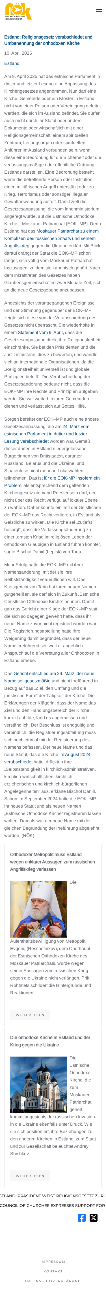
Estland (12, 63)
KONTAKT (53, 1271)
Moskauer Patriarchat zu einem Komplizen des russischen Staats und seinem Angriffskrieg (51, 238)
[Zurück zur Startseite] (18, 11)
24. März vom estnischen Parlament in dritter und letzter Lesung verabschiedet (46, 434)
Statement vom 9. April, (41, 332)
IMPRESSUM (53, 1262)
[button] (99, 11)
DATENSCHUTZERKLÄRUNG (53, 1281)
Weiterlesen (30, 1015)
